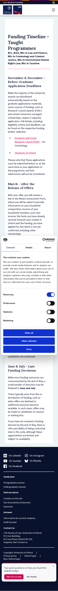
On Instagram (37, 455)
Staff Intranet (10, 522)
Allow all (29, 333)
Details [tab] (29, 247)
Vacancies (8, 506)
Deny (29, 349)
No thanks (32, 576)
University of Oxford (25, 153)
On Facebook (15, 466)
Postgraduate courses (14, 482)
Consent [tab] (10, 247)
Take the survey (13, 576)
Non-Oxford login (12, 559)
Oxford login (30, 555)
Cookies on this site (13, 498)
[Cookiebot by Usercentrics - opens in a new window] (42, 240)
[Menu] (53, 10)
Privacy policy (10, 555)
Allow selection (29, 341)
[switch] (51, 303)
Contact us (22, 542)
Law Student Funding (13, 2)
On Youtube (15, 461)
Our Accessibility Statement (17, 502)
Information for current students (19, 518)
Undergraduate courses (15, 486)
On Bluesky (35, 461)
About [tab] (47, 247)
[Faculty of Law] (12, 9)
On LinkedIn (15, 455)
